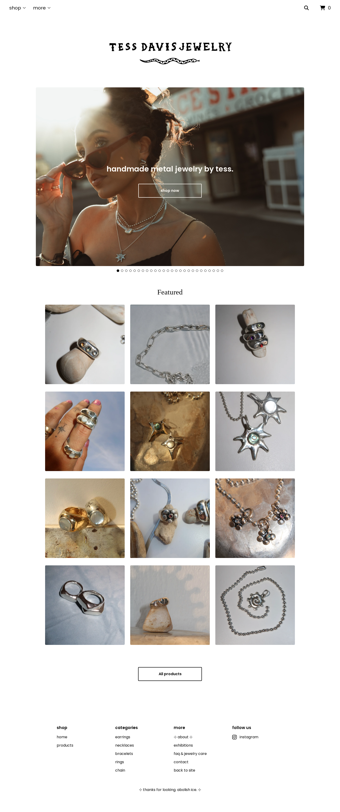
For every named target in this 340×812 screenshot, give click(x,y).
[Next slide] (296, 177)
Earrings (122, 737)
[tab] (118, 271)
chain (120, 770)
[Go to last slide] (43, 177)
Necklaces (124, 745)
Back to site (184, 770)
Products (65, 745)
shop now (170, 190)
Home (62, 737)
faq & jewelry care (190, 753)
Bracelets (124, 753)
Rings (119, 762)
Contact (181, 762)
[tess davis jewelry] (170, 52)
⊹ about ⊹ (183, 737)
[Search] (306, 8)
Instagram (249, 737)
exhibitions (183, 745)
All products (170, 674)
